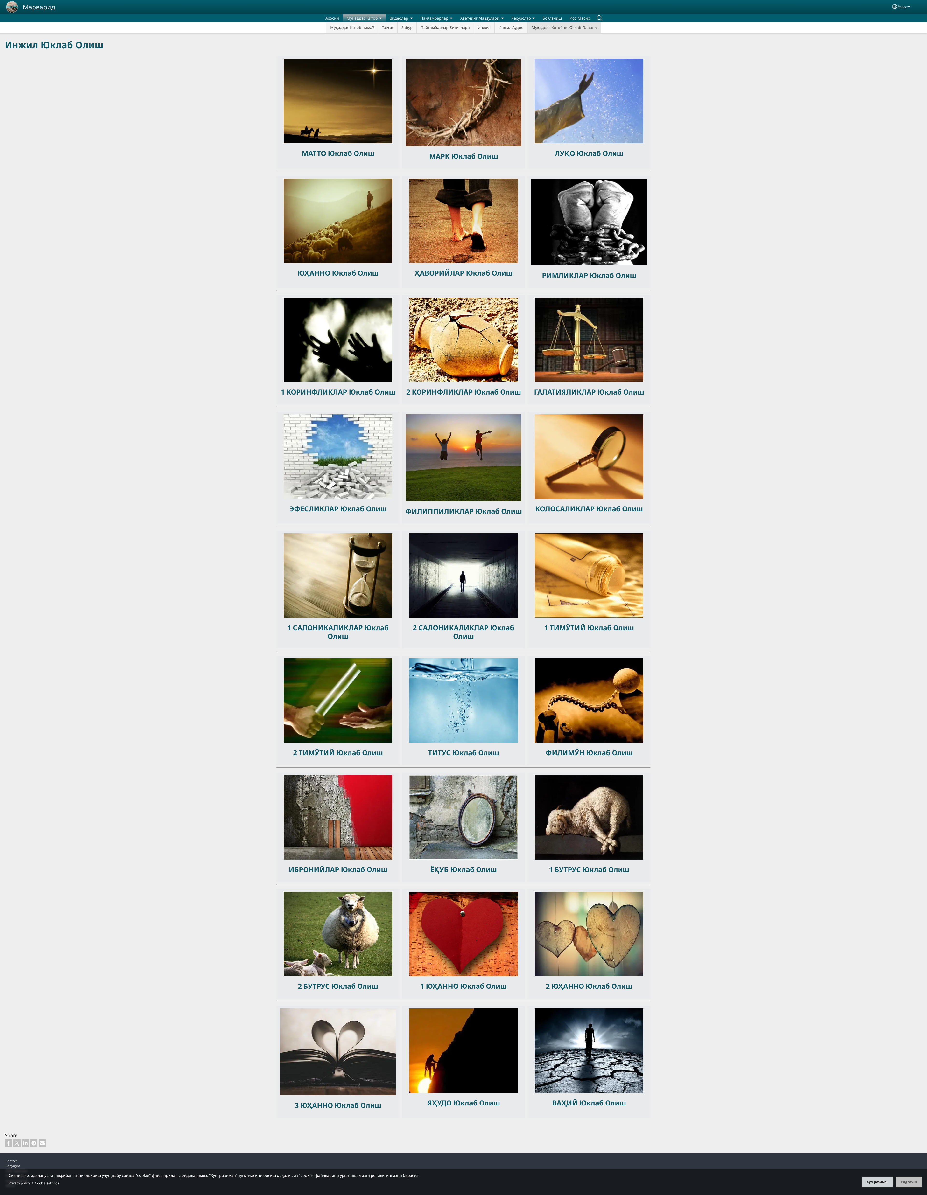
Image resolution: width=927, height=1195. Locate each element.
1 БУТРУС (566, 869)
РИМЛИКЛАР (566, 275)
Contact (11, 1161)
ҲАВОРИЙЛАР (440, 273)
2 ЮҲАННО (566, 986)
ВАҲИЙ (565, 1102)
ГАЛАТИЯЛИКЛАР (565, 391)
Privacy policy (19, 1183)
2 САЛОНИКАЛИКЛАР (451, 627)
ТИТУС (440, 752)
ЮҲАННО (315, 273)
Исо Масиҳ (579, 18)
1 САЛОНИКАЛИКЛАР (326, 627)
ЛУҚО (566, 153)
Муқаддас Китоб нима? (352, 27)
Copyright (13, 1166)
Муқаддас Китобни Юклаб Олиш (562, 27)
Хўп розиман (878, 1182)
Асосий (332, 18)
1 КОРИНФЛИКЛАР (315, 391)
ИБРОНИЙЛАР (315, 869)
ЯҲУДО (440, 1102)
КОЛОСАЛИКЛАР (565, 508)
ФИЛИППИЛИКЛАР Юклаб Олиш (463, 511)
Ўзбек (902, 7)
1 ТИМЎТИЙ (565, 627)
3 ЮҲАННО (315, 1105)
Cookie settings (47, 1183)
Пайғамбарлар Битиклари (445, 27)
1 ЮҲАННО (440, 986)
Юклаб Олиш (351, 153)
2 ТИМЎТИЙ (314, 752)
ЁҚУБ (440, 869)
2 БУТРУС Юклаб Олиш (338, 986)
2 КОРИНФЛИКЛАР (440, 391)
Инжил (484, 27)
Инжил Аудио (511, 27)
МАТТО (315, 153)
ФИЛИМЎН (566, 752)
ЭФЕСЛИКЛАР (314, 508)
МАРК (440, 156)
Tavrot (387, 27)
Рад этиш (909, 1182)
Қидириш (599, 18)
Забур (407, 27)
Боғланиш (552, 18)
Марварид (39, 6)
